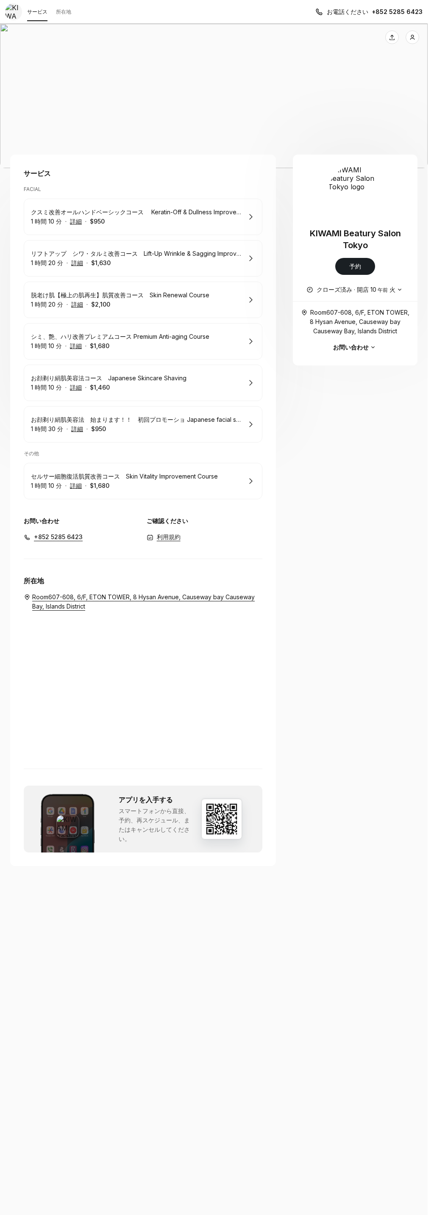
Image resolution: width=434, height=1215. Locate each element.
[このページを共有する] (392, 37)
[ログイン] (412, 37)
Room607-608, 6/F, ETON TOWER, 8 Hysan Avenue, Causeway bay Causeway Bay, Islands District (359, 322)
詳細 (76, 221)
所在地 (63, 11)
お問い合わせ (351, 347)
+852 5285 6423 (397, 11)
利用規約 (169, 536)
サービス (37, 11)
